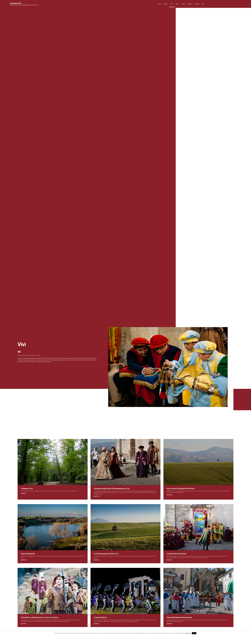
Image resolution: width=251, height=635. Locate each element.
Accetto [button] (194, 633)
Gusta (177, 4)
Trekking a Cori (27, 488)
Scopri (165, 4)
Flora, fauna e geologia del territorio (180, 488)
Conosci (183, 4)
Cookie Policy (187, 633)
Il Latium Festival (100, 617)
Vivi (171, 4)
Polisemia (197, 4)
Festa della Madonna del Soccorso (179, 617)
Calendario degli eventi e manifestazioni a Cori (112, 488)
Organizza (190, 4)
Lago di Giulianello (28, 554)
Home (159, 4)
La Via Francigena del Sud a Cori (106, 554)
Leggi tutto (23, 493)
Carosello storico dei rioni (176, 554)
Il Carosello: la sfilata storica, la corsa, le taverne (39, 617)
